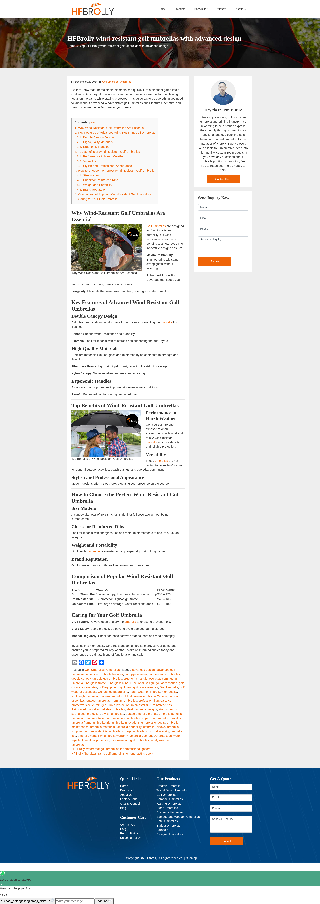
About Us (241, 8)
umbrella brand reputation (89, 718)
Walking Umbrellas (168, 803)
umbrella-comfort (141, 735)
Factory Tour (128, 799)
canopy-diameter (136, 674)
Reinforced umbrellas (86, 709)
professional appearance (155, 700)
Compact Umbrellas (169, 799)
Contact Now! (223, 179)
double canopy (81, 678)
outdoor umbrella (97, 700)
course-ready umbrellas (164, 674)
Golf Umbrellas (110, 81)
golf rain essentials (145, 687)
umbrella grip (101, 722)
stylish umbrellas (113, 713)
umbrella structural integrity (151, 731)
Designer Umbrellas (169, 834)
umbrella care (116, 718)
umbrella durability (169, 718)
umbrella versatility (90, 735)
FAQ (123, 829)
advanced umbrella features (104, 674)
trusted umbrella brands (141, 713)
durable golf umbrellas (107, 678)
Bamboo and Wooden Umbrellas (178, 816)
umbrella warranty (116, 735)
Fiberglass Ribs (118, 683)
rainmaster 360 (141, 705)
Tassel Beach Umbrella (171, 790)
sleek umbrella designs (142, 709)
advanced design (143, 669)
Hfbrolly (155, 691)
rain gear (101, 705)
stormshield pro (169, 709)
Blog (82, 46)
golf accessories (166, 683)
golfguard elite (118, 691)
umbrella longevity (153, 722)
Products (180, 8)
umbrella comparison (141, 718)
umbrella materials (102, 727)
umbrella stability (96, 731)
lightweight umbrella (85, 696)
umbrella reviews (154, 727)
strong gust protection (86, 713)
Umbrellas (125, 81)
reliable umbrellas (113, 709)
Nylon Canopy (157, 696)
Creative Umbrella (168, 786)
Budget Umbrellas (168, 825)
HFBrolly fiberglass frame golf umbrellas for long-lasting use (112, 753)
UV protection (163, 735)
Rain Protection (119, 705)
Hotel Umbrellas (167, 821)
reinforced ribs (162, 705)
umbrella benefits (170, 713)
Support (221, 8)
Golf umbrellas (156, 226)
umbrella (166, 322)
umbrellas (161, 460)
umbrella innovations (126, 722)
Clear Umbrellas (167, 808)
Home (162, 8)
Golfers (103, 691)
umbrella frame (82, 722)
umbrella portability (129, 727)
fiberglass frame (95, 683)
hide (93, 122)
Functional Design (142, 683)
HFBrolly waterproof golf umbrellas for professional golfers (111, 749)
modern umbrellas (112, 696)
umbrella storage (120, 731)
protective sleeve (83, 705)
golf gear (126, 687)
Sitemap (191, 858)
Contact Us (127, 824)
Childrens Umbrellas (170, 812)
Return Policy (129, 833)
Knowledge (201, 8)
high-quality (169, 691)
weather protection (97, 740)
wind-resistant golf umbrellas (130, 740)
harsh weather (139, 691)
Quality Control (130, 803)
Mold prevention (136, 696)
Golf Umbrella (169, 687)
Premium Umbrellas (124, 700)
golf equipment (108, 687)
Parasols (162, 830)
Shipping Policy (130, 837)
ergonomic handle (136, 678)
